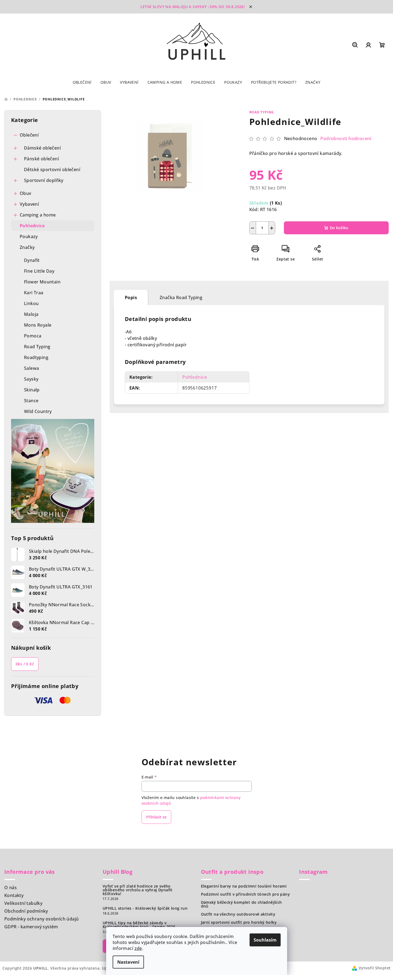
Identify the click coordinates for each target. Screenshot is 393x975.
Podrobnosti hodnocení (345, 138)
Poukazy (29, 236)
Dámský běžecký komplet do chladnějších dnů (241, 904)
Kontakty (13, 895)
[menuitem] (82, 82)
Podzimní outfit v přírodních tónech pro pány (245, 894)
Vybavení (29, 204)
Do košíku (339, 227)
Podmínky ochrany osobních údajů (41, 919)
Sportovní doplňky (43, 180)
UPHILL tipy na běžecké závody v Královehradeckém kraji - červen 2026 (139, 925)
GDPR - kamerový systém (31, 927)
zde (138, 948)
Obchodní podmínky (26, 911)
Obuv (25, 193)
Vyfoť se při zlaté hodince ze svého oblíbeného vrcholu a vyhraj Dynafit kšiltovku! (138, 890)
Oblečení (29, 135)
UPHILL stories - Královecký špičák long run (145, 908)
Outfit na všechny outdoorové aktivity (238, 914)
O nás (10, 888)
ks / (25, 663)
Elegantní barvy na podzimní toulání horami (244, 886)
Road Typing (261, 112)
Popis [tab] (131, 297)
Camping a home (38, 215)
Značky (27, 247)
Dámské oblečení (42, 148)
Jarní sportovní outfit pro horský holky (239, 922)
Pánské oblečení (41, 159)
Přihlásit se (156, 817)
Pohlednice (32, 226)
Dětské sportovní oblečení (52, 169)
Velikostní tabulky (23, 903)
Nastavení (128, 962)
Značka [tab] (181, 297)
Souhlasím (265, 940)
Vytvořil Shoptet (375, 967)
